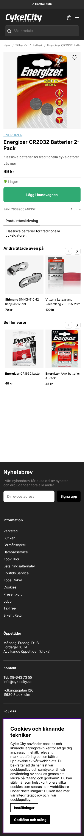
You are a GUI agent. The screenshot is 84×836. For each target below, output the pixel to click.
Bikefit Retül (12, 615)
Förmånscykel (14, 545)
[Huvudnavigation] (77, 18)
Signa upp (69, 496)
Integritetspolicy (29, 795)
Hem (6, 45)
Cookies (9, 587)
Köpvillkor (11, 559)
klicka (44, 651)
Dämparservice (15, 552)
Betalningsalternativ (19, 566)
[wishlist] (74, 58)
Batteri (37, 45)
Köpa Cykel (12, 580)
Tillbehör (21, 45)
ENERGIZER (12, 135)
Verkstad (10, 531)
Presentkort (12, 594)
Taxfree (9, 608)
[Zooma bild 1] (42, 90)
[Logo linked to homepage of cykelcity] (22, 17)
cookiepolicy (20, 799)
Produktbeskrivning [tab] (22, 221)
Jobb (7, 601)
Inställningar (24, 808)
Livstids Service (16, 573)
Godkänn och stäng (30, 820)
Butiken (9, 538)
